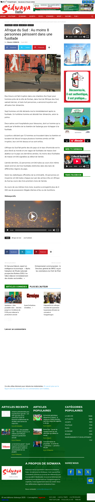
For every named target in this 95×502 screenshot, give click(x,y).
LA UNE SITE (22, 25)
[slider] (30, 230)
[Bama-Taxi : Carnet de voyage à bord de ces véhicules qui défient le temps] (37, 432)
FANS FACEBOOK (73, 175)
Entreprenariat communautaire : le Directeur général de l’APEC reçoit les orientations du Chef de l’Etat (48, 268)
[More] (49, 47)
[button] (92, 16)
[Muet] (54, 230)
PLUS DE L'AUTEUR (39, 286)
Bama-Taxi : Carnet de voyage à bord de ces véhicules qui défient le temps (50, 432)
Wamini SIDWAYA (13, 42)
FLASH (15, 25)
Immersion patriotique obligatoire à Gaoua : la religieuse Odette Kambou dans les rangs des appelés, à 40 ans (52, 419)
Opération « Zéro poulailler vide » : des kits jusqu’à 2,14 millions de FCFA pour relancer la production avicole (13, 310)
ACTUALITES (15, 22)
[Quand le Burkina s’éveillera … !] (32, 297)
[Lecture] (7, 230)
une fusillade (28, 238)
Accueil (7, 22)
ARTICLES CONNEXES (16, 286)
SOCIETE (30, 25)
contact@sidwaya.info (44, 489)
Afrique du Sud (16, 238)
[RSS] (86, 1)
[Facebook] (83, 1)
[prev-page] (6, 319)
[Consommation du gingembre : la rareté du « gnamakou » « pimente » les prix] (37, 444)
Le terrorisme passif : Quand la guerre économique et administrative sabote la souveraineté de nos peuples (21, 448)
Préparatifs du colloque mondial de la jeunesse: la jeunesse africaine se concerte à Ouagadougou (51, 310)
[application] (33, 216)
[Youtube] (93, 1)
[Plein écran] (58, 230)
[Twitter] (89, 1)
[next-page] (9, 319)
